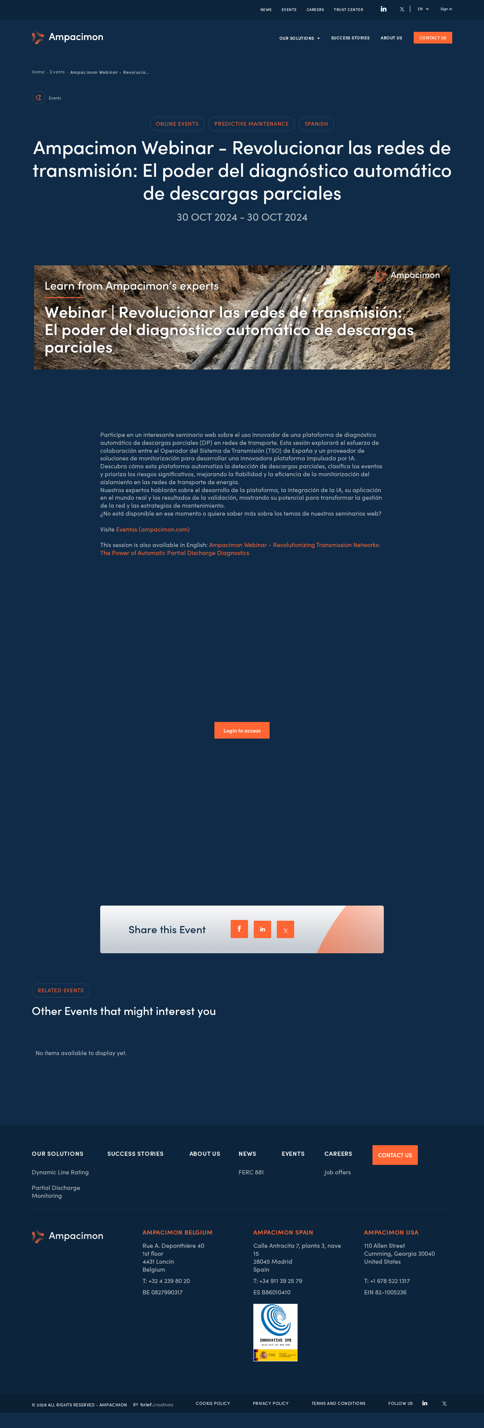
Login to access (242, 730)
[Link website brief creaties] (153, 1403)
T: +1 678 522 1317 (387, 1281)
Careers (315, 9)
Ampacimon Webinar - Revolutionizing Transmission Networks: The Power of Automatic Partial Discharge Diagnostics (240, 549)
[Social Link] (383, 9)
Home (38, 72)
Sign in (446, 9)
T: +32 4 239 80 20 (166, 1281)
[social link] (425, 1403)
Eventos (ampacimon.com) (153, 529)
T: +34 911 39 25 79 (277, 1281)
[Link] (67, 37)
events (289, 9)
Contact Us (433, 37)
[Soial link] (444, 1403)
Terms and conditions (339, 1403)
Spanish (316, 123)
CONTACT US (395, 1155)
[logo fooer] (67, 1295)
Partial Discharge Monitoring (56, 1191)
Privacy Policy (271, 1403)
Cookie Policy (213, 1403)
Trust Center (348, 9)
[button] (427, 9)
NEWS (266, 9)
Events (57, 72)
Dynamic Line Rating (60, 1172)
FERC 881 (251, 1172)
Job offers (337, 1172)
